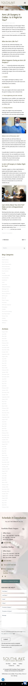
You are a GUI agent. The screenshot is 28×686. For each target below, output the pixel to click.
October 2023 (5, 394)
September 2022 (5, 417)
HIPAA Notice (5, 673)
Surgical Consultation (7, 233)
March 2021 (4, 455)
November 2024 (5, 376)
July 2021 (4, 446)
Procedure (4, 302)
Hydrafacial (4, 280)
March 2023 (4, 406)
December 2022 (5, 412)
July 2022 (4, 421)
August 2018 (5, 498)
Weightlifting (4, 320)
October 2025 (5, 352)
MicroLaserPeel (5, 291)
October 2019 (5, 493)
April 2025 (4, 365)
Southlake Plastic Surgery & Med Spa (11, 33)
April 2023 (4, 403)
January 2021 (5, 460)
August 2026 (5, 331)
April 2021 (4, 453)
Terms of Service (9, 633)
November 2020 (5, 464)
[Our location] (22, 684)
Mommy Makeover (6, 293)
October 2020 (5, 466)
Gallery (20, 663)
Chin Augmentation (6, 268)
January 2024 (5, 390)
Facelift (3, 273)
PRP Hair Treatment (6, 304)
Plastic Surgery (5, 300)
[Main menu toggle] (25, 3)
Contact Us (11, 665)
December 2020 (5, 462)
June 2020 (4, 475)
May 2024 (4, 383)
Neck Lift (4, 298)
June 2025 (4, 361)
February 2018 (5, 507)
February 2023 (5, 408)
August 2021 (5, 444)
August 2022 (5, 419)
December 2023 (5, 392)
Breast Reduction (6, 266)
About (14, 663)
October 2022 (5, 415)
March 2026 (4, 340)
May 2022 (4, 426)
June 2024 (4, 381)
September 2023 (5, 397)
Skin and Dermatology (7, 311)
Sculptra (4, 309)
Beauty (3, 257)
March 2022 (4, 430)
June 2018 (4, 500)
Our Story (8, 663)
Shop (18, 665)
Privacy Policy (18, 673)
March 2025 (4, 367)
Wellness (4, 322)
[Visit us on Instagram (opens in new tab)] (5, 576)
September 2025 (5, 354)
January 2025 (5, 372)
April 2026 (4, 338)
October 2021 (5, 439)
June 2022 (4, 424)
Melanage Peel (5, 289)
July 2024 (4, 379)
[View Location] (2, 569)
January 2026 (5, 345)
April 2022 (4, 428)
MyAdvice (21, 670)
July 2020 (4, 473)
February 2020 (5, 484)
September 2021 (5, 442)
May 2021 (4, 451)
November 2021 (5, 437)
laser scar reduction (21, 227)
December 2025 (5, 347)
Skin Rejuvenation (6, 313)
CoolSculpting (6, 229)
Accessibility (11, 673)
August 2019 (5, 495)
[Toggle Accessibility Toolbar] (3, 679)
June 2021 (4, 448)
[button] (10, 581)
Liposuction (4, 284)
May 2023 (4, 401)
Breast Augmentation (6, 264)
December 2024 (5, 374)
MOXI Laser (4, 295)
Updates (4, 318)
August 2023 (5, 399)
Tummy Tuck (5, 316)
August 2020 (5, 471)
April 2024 (4, 385)
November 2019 (5, 491)
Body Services (5, 262)
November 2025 (5, 349)
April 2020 (4, 480)
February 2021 (5, 457)
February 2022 (5, 433)
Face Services (5, 271)
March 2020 (4, 482)
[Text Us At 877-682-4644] (8, 565)
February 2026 (5, 343)
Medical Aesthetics (6, 286)
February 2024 (5, 388)
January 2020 (5, 487)
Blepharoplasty (5, 259)
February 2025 (5, 370)
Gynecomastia (5, 277)
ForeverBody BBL (6, 275)
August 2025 (5, 356)
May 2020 (4, 478)
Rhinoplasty (4, 307)
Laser (3, 282)
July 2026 (4, 334)
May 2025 (4, 363)
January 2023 (5, 410)
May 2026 (4, 336)
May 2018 (4, 502)
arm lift (5, 65)
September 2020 (5, 469)
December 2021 (5, 435)
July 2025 (4, 358)
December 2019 (5, 489)
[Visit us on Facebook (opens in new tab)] (2, 576)
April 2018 (4, 504)
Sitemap (15, 675)
